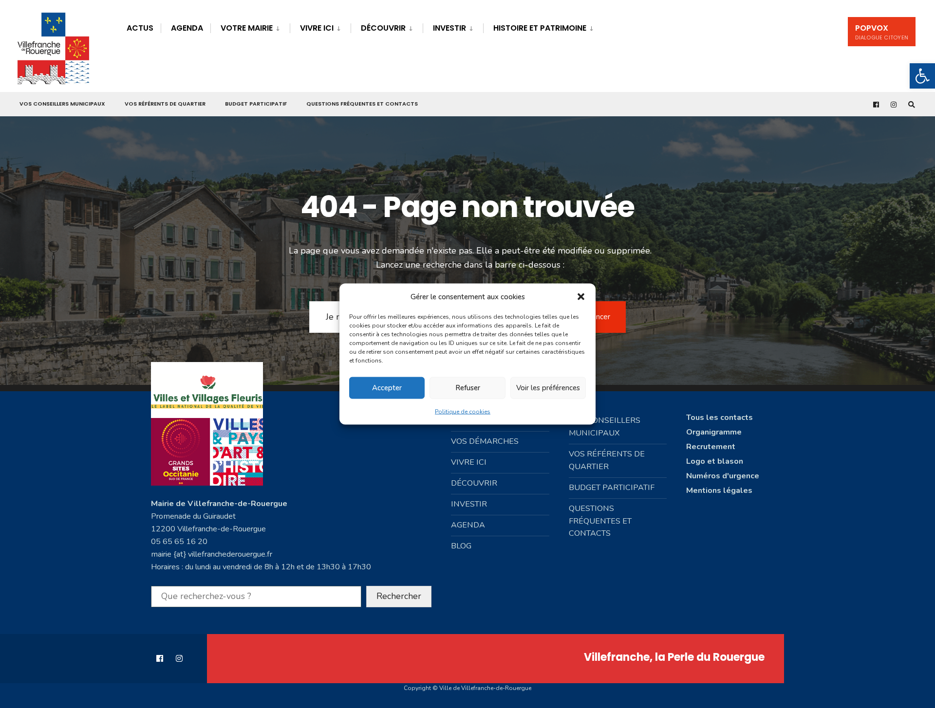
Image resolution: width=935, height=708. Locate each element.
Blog (461, 546)
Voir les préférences (548, 388)
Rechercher (398, 596)
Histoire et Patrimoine (539, 28)
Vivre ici (317, 28)
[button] (922, 76)
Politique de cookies (462, 411)
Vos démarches (485, 441)
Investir (449, 28)
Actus (140, 28)
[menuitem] (250, 26)
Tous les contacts (719, 417)
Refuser (467, 388)
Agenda (187, 28)
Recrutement (710, 446)
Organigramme (714, 432)
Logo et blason (714, 461)
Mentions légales (719, 490)
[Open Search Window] (911, 104)
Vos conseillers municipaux (62, 104)
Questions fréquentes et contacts (362, 104)
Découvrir (383, 28)
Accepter (387, 388)
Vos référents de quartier (165, 104)
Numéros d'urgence (722, 476)
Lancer (599, 317)
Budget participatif (256, 104)
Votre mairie (247, 28)
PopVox (881, 31)
